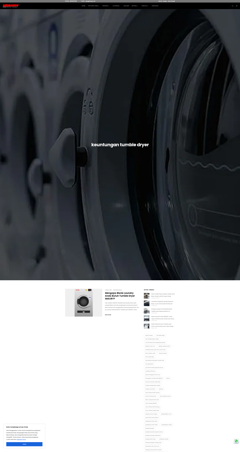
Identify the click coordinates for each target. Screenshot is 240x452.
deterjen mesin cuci (150, 346)
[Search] (231, 6)
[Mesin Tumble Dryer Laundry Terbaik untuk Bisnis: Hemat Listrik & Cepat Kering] (146, 296)
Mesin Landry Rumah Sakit (152, 400)
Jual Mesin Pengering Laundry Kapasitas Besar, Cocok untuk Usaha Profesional (162, 302)
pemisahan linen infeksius (152, 418)
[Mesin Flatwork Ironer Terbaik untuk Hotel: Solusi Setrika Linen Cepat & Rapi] (146, 326)
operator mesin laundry (151, 414)
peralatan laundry (163, 439)
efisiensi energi (163, 353)
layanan (161, 389)
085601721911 (73, 1)
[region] (24, 436)
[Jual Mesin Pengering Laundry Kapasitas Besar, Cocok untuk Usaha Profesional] (146, 303)
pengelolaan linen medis (151, 425)
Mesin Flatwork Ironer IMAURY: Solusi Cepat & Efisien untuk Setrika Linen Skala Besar (162, 317)
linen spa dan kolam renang (152, 393)
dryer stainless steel (150, 353)
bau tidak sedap (161, 335)
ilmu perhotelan (149, 364)
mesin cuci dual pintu (150, 396)
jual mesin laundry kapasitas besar (154, 367)
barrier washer (149, 335)
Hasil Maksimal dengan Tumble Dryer (154, 360)
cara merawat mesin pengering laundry (155, 342)
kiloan (168, 378)
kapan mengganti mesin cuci (152, 375)
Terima (24, 444)
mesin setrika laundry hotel (152, 410)
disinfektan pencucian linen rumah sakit (155, 350)
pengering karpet (149, 428)
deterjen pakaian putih (164, 346)
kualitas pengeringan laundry (152, 385)
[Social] (235, 6)
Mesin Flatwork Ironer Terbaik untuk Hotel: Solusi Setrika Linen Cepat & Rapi (162, 325)
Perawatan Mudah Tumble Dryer (153, 443)
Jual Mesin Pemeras (150, 371)
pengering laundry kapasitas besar (154, 432)
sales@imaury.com (90, 1)
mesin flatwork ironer (165, 396)
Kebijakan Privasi (21, 439)
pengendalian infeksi (167, 425)
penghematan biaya (150, 439)
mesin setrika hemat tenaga (152, 407)
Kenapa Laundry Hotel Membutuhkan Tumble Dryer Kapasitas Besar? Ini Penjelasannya (161, 310)
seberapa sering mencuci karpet (153, 450)
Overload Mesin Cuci (166, 414)
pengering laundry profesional (152, 435)
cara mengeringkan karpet (152, 339)
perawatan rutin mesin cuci (152, 446)
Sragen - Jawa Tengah (169, 1)
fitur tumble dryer (149, 357)
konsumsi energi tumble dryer (152, 382)
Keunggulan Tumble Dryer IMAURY (154, 378)
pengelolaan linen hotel (151, 421)
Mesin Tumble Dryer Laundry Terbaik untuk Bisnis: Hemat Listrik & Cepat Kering (163, 295)
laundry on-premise (150, 389)
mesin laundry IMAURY (151, 403)
